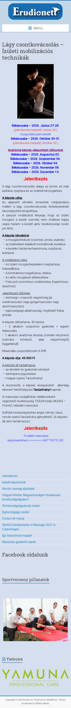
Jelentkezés (10, 476)
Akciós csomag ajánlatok (18, 488)
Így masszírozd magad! (17, 535)
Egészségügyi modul (15, 512)
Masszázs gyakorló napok (19, 541)
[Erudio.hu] (35, 4)
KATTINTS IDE (53, 440)
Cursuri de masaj (13, 518)
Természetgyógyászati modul (21, 505)
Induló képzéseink (14, 482)
